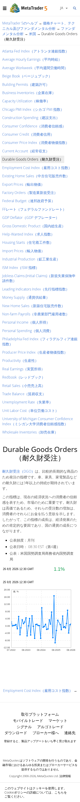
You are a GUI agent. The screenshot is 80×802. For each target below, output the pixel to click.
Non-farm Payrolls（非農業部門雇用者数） (35, 314)
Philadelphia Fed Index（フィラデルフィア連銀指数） (40, 341)
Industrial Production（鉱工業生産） (31, 259)
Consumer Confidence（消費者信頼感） (34, 126)
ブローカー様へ (45, 732)
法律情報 (65, 776)
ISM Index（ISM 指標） (20, 267)
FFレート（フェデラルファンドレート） (34, 209)
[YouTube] (47, 749)
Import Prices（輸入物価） (23, 250)
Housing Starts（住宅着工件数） (27, 242)
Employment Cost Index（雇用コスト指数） (37, 167)
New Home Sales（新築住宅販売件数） (33, 305)
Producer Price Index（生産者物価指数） (35, 352)
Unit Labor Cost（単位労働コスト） (30, 410)
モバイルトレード (28, 720)
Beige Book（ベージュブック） (27, 76)
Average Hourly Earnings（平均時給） (32, 59)
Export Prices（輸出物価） (23, 184)
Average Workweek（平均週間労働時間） (35, 67)
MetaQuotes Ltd (47, 776)
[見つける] (74, 7)
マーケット (57, 720)
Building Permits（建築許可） (25, 84)
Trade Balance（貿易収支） (24, 393)
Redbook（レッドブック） (23, 377)
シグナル (24, 726)
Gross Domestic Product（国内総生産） (33, 226)
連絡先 (70, 732)
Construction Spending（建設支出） (31, 117)
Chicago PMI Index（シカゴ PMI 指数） (33, 109)
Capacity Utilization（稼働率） (26, 101)
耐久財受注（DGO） (18, 471)
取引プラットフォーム (40, 714)
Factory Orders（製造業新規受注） (30, 192)
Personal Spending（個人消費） (27, 330)
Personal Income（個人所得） (26, 322)
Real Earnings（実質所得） (23, 369)
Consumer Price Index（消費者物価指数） (35, 142)
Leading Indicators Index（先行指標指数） (35, 289)
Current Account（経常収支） (25, 151)
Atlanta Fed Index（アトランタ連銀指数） (35, 51)
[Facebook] (33, 749)
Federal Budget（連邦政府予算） (28, 200)
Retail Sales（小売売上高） (23, 385)
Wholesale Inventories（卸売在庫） (30, 432)
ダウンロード (15, 732)
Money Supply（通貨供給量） (26, 297)
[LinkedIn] (40, 749)
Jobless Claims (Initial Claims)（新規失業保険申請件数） (39, 278)
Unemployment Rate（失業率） (27, 402)
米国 (32, 33)
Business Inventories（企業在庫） (29, 92)
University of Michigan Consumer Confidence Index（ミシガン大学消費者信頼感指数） (37, 421)
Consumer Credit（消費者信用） (28, 134)
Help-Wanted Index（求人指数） (28, 234)
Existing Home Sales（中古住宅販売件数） (36, 175)
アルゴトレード (50, 726)
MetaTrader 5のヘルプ (20, 23)
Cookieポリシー (15, 792)
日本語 (61, 8)
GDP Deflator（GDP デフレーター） (30, 217)
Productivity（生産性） (20, 360)
